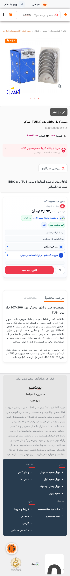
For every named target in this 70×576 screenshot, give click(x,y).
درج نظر (57, 111)
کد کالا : (63, 127)
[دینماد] (35, 564)
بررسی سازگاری (50, 168)
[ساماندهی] (16, 564)
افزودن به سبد (29, 270)
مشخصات (30, 297)
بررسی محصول (54, 297)
